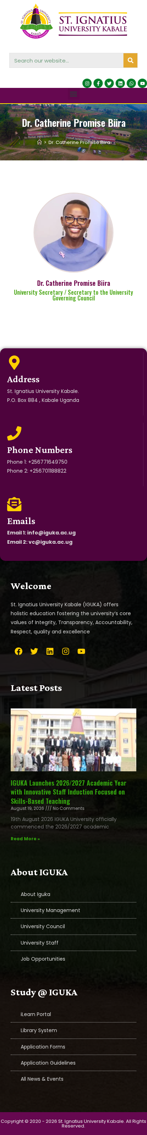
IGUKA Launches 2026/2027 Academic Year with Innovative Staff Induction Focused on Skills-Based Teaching (68, 791)
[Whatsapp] (131, 83)
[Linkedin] (120, 83)
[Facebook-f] (98, 83)
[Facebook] (18, 651)
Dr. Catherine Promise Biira (79, 142)
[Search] (130, 60)
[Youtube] (142, 83)
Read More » (25, 839)
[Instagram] (87, 83)
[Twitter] (109, 83)
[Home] (39, 142)
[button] (74, 94)
